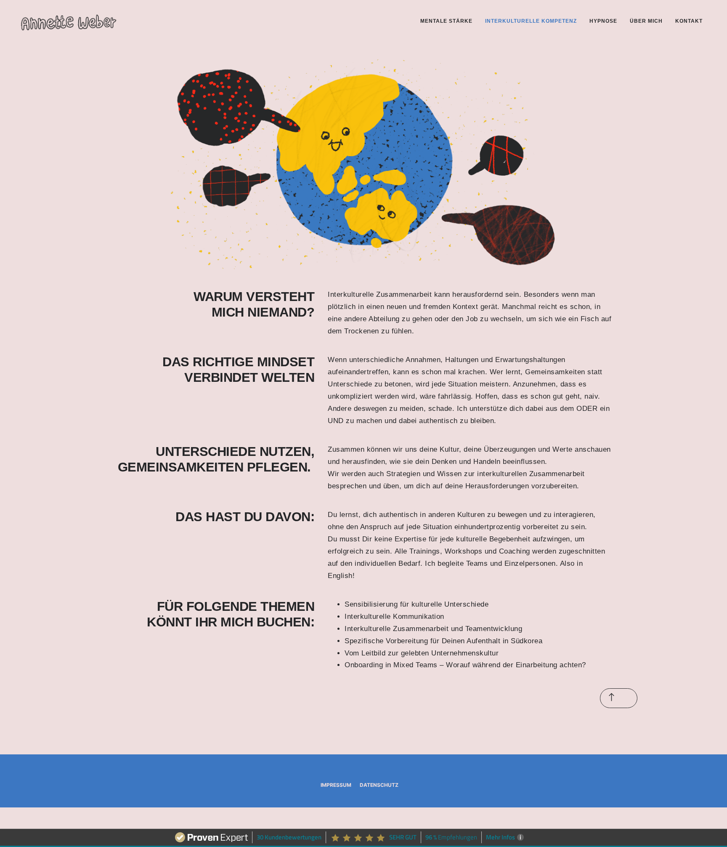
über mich (646, 21)
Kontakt (689, 21)
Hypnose (603, 21)
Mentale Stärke (446, 21)
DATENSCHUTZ (379, 785)
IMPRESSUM (336, 785)
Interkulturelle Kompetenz (531, 21)
